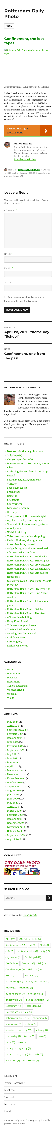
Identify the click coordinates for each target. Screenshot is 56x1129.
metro (10, 987)
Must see (12, 677)
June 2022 (13, 741)
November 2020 (16, 778)
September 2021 (16, 750)
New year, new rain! (18, 508)
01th (10, 939)
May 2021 (12, 762)
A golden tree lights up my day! (25, 520)
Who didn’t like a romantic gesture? (27, 524)
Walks (10, 697)
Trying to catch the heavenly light (26, 516)
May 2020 (12, 802)
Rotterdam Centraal (18, 1012)
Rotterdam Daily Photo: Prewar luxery (28, 564)
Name (8, 254)
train (42, 1036)
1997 (9, 173)
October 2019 (14, 831)
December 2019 (16, 822)
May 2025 (12, 721)
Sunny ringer (14, 503)
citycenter (13, 957)
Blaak (44, 945)
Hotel (10, 669)
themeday (13, 1036)
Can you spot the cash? (20, 459)
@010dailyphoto (30, 939)
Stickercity (13, 499)
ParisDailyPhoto (30, 915)
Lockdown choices (17, 645)
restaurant (13, 1006)
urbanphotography (18, 1048)
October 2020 (15, 782)
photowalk (14, 999)
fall (42, 963)
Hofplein (31, 975)
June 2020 (13, 798)
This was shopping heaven (22, 625)
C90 (35, 173)
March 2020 (14, 810)
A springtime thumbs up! (21, 633)
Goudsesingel (15, 969)
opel (6, 176)
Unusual (46, 170)
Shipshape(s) (14, 455)
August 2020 (14, 790)
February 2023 (15, 733)
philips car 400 (16, 176)
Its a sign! (12, 512)
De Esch (11, 963)
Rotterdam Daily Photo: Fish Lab (25, 609)
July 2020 (12, 794)
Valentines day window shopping (26, 536)
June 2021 (12, 758)
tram (10, 1042)
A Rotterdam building (19, 617)
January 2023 (14, 737)
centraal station (27, 951)
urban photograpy (18, 1054)
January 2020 (14, 818)
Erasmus (28, 963)
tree (22, 1042)
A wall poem (14, 528)
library (31, 981)
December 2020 (16, 774)
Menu (9, 26)
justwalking (14, 981)
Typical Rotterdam (17, 685)
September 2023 (16, 729)
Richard (12, 170)
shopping (40, 1018)
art (32, 945)
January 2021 (14, 770)
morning (26, 987)
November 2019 (16, 826)
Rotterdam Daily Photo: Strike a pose (28, 560)
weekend (12, 1060)
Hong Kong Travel (17, 621)
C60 (30, 173)
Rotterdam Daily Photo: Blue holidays (28, 568)
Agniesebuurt (15, 945)
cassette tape (44, 173)
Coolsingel (33, 957)
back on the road (20, 173)
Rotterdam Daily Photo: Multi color (27, 556)
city (45, 951)
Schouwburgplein (17, 1018)
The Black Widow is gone (21, 629)
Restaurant (13, 681)
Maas (44, 981)
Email (8, 268)
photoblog (36, 993)
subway (42, 1030)
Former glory (14, 641)
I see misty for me (17, 487)
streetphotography (18, 1030)
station (30, 1024)
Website (9, 282)
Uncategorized (15, 689)
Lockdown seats (16, 637)
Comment (10, 210)
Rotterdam (33, 1006)
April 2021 (13, 766)
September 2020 (16, 786)
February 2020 (15, 814)
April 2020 (13, 806)
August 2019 (14, 839)
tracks (29, 1036)
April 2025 (13, 725)
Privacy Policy (34, 1120)
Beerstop (12, 495)
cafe (9, 951)
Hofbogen (13, 975)
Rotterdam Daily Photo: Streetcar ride (28, 588)
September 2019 (16, 835)
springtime (13, 1024)
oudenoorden (15, 993)
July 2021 (12, 754)
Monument (13, 673)
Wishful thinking (17, 532)
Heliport (35, 969)
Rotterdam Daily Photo (24, 13)
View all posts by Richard (25, 159)
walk (38, 1054)
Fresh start (13, 491)
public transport (37, 999)
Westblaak (31, 1060)
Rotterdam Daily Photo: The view (26, 613)
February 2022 (15, 746)
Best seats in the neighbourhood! (26, 451)
